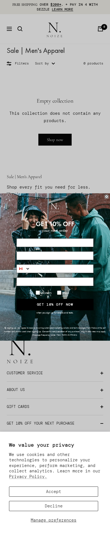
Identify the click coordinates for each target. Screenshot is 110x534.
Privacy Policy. (28, 476)
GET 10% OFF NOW (55, 304)
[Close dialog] (106, 196)
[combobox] (23, 269)
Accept (53, 491)
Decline (54, 506)
